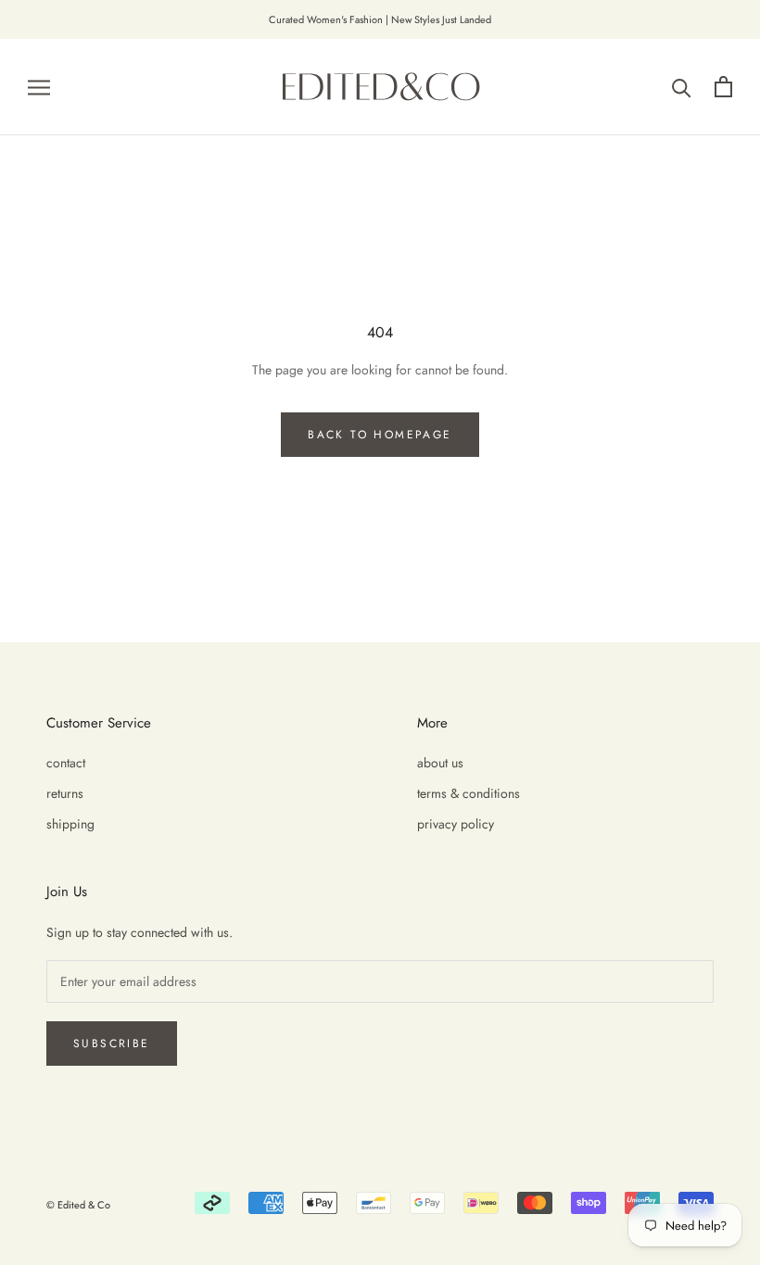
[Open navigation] (39, 87)
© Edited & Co (78, 1204)
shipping (70, 824)
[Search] (681, 86)
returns (64, 793)
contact (65, 762)
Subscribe (111, 1043)
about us (440, 762)
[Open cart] (723, 86)
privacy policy (455, 824)
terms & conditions (468, 793)
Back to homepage (379, 434)
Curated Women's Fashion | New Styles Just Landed (380, 19)
